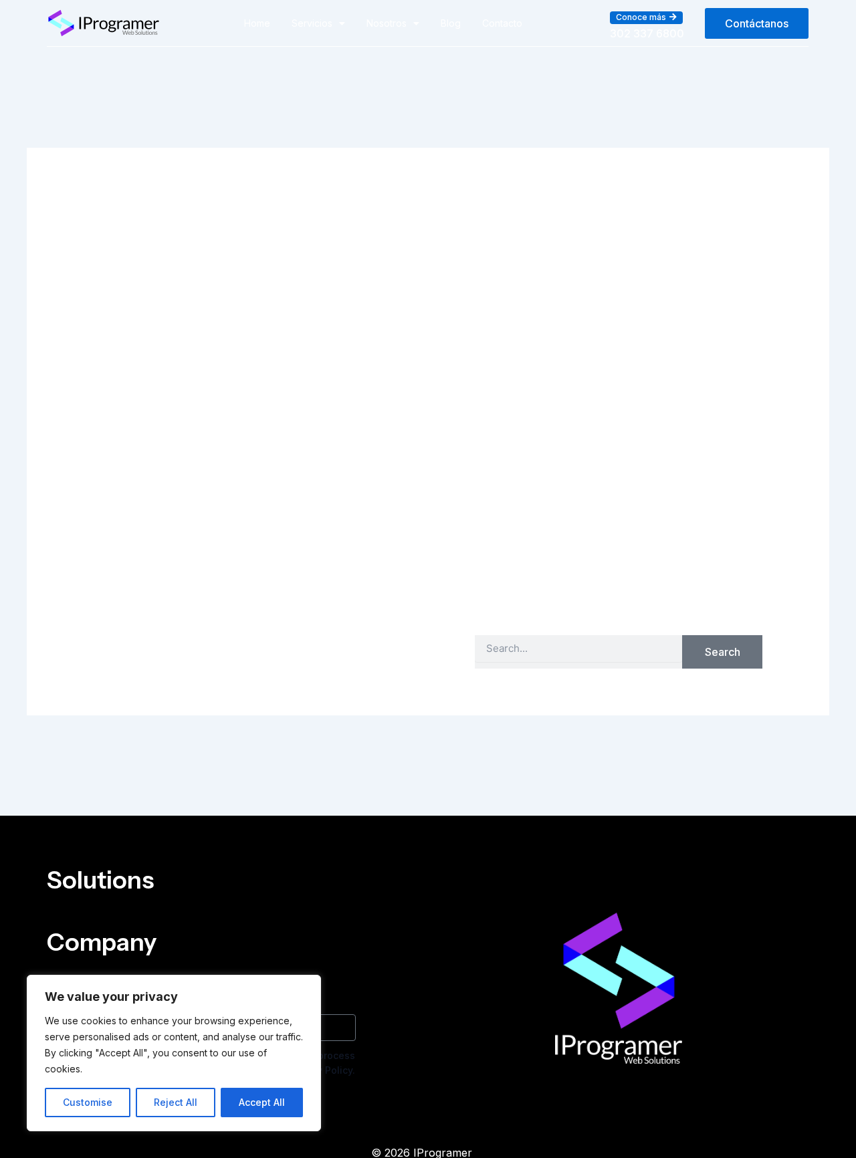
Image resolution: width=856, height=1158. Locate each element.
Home (257, 23)
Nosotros (386, 23)
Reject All (175, 1102)
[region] (174, 1053)
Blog (451, 23)
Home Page (675, 596)
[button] (646, 17)
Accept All (262, 1102)
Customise (87, 1102)
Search (722, 652)
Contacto (502, 23)
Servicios (312, 23)
